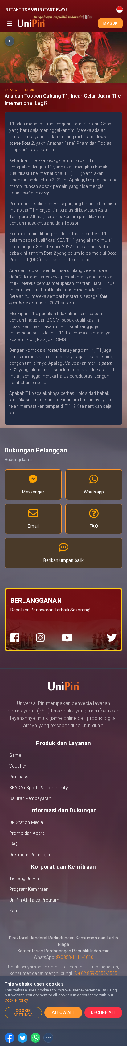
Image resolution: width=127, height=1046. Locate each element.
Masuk (110, 23)
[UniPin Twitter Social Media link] (112, 638)
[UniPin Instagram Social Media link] (40, 638)
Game (15, 755)
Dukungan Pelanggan (30, 854)
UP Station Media (26, 822)
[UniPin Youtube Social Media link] (67, 638)
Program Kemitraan (29, 889)
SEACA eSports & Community (38, 787)
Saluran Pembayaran (30, 798)
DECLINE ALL (103, 1012)
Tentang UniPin (24, 878)
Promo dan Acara (27, 833)
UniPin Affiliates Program (34, 900)
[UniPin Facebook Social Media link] (14, 638)
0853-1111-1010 (76, 957)
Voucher (17, 766)
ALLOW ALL (63, 1012)
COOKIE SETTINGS (23, 1012)
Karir (14, 910)
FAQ (13, 843)
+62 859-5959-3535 (97, 973)
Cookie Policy (16, 1000)
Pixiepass (18, 776)
